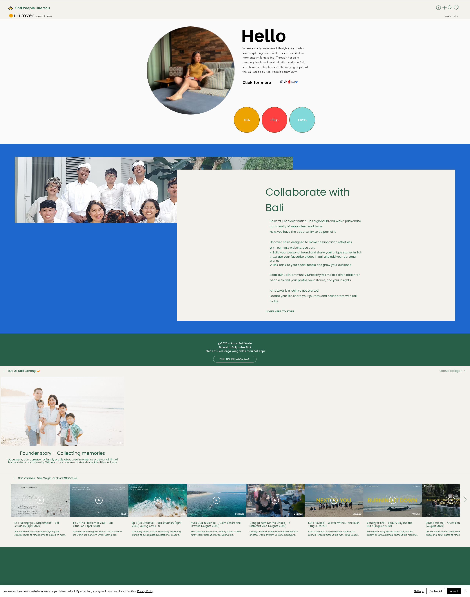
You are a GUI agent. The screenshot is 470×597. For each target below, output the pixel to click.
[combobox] (453, 371)
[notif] (456, 8)
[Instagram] (281, 82)
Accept (454, 591)
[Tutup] (465, 591)
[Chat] (296, 82)
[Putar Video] (40, 500)
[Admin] (439, 8)
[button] (247, 120)
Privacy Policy (145, 591)
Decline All (436, 591)
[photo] (293, 82)
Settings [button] (419, 591)
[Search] (450, 8)
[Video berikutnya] (465, 410)
